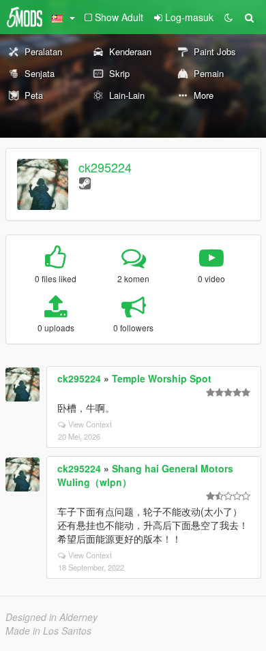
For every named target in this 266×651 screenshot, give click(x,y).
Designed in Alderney (51, 617)
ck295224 (105, 167)
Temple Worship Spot (161, 378)
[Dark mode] (228, 17)
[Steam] (84, 182)
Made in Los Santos (48, 630)
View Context (90, 424)
